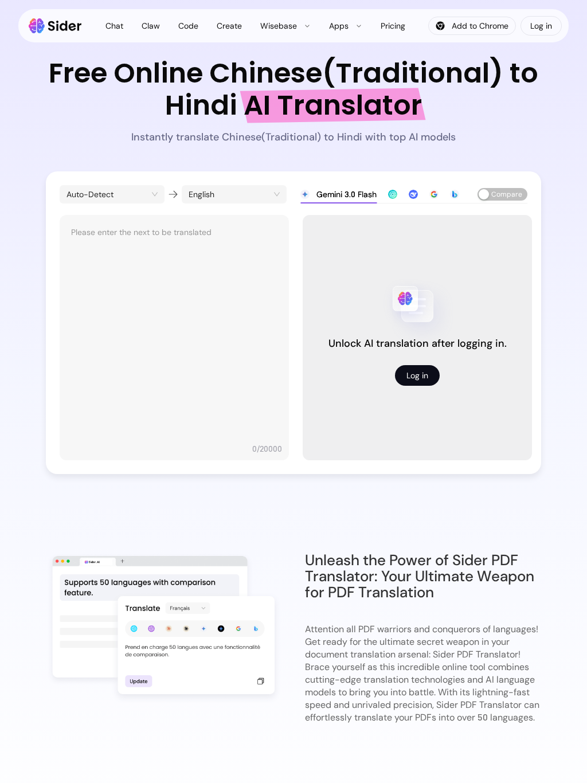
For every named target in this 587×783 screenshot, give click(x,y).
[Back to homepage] (55, 25)
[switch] (502, 194)
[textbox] (174, 331)
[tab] (338, 194)
